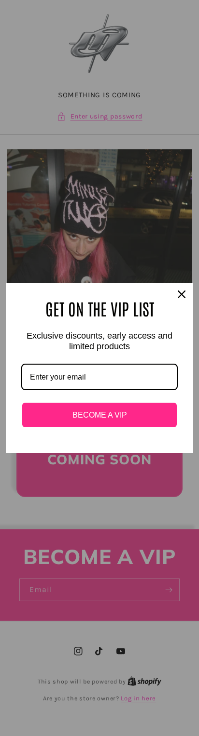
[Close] (181, 294)
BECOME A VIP (99, 415)
